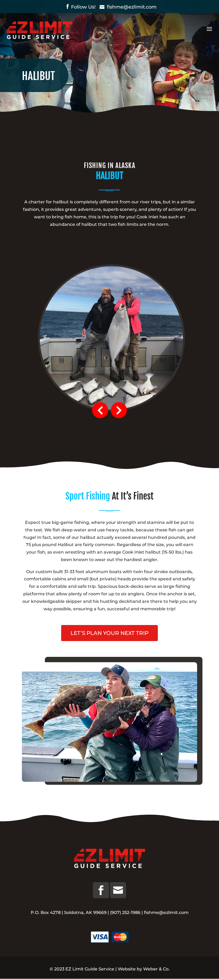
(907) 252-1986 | (127, 912)
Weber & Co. (156, 969)
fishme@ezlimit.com (166, 912)
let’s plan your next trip (109, 633)
